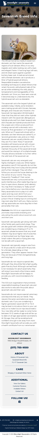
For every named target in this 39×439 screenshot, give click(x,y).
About (19, 353)
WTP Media (31, 428)
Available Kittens (20, 389)
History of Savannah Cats (19, 357)
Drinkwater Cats (31, 425)
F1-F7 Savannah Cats (19, 362)
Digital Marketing (10, 428)
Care (19, 369)
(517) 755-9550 (19, 347)
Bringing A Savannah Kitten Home (19, 373)
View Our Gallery (19, 383)
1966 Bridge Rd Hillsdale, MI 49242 (19, 422)
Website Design (21, 428)
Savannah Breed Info (19, 360)
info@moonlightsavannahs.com (24, 420)
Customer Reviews (19, 386)
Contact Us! (20, 391)
